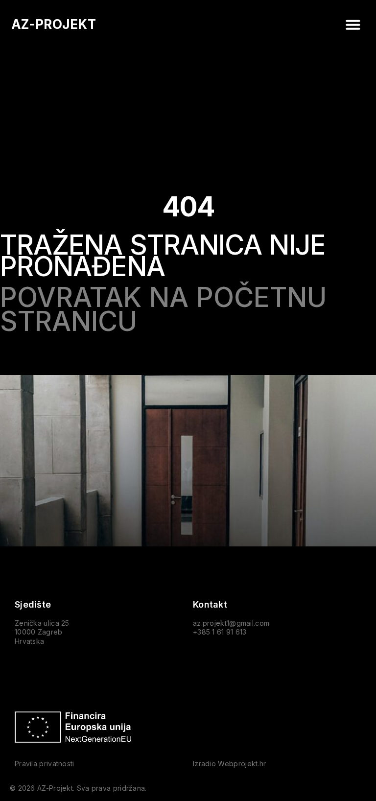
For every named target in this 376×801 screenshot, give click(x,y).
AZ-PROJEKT (53, 24)
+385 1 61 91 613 (220, 632)
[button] (353, 24)
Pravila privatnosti (44, 763)
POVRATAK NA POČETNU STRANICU (163, 309)
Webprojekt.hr (242, 763)
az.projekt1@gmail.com (231, 623)
